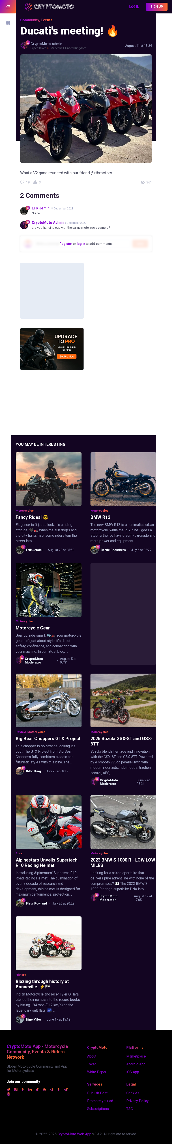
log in (81, 244)
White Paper (96, 1072)
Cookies (132, 1093)
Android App (136, 1064)
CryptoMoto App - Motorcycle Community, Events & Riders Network (37, 1052)
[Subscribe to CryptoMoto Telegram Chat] (66, 1090)
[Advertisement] (52, 291)
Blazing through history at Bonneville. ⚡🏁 (42, 984)
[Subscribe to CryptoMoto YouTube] (44, 1090)
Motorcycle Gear (33, 628)
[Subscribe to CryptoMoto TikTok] (37, 1090)
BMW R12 (100, 517)
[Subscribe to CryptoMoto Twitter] (8, 1090)
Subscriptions (98, 1109)
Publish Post (97, 1093)
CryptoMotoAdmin (46, 44)
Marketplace (136, 1056)
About (91, 1056)
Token (92, 1064)
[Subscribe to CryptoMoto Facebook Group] (58, 1090)
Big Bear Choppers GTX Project (48, 738)
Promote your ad (100, 1101)
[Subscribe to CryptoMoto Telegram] (51, 1090)
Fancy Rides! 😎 (32, 517)
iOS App (132, 1072)
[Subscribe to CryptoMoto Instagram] (15, 1090)
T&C (129, 1109)
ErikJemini (41, 208)
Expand (8, 6)
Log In (134, 7)
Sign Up (156, 7)
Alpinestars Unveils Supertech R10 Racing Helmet (46, 862)
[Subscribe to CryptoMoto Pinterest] (8, 1094)
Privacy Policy (137, 1101)
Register (66, 244)
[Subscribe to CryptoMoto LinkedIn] (30, 1090)
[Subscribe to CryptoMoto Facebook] (23, 1090)
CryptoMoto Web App (74, 1134)
